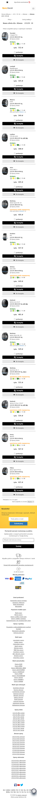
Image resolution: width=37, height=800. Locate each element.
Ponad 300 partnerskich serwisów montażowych (18, 565)
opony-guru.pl (22, 795)
